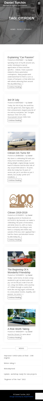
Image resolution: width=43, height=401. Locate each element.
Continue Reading (14, 87)
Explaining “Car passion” (21, 57)
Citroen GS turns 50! (19, 153)
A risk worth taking (18, 329)
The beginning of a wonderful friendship (19, 271)
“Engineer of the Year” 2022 (15, 379)
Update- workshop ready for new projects (20, 374)
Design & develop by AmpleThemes (21, 397)
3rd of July (13, 99)
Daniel (30, 60)
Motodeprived (9, 369)
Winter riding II (9, 363)
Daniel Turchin (15, 2)
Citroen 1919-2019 (17, 212)
